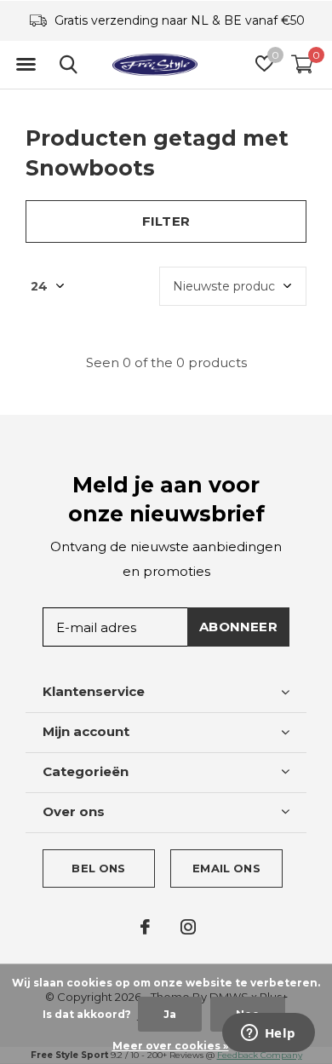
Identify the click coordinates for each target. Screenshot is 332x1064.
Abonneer (238, 626)
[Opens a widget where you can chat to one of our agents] (268, 1034)
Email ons (226, 868)
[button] (25, 64)
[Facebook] (145, 927)
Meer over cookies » (170, 1045)
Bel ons (98, 868)
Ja (169, 1014)
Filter (166, 221)
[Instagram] (188, 927)
